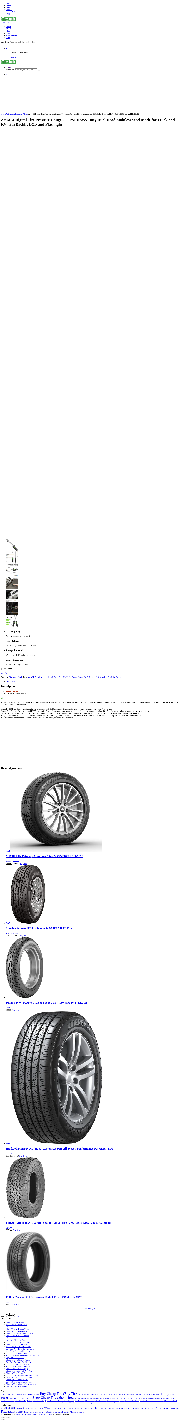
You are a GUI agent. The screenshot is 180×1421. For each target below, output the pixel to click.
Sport (30, 1412)
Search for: (5, 42)
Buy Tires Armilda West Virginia (18, 1362)
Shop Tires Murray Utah (82, 1403)
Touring (49, 1412)
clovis (157, 1394)
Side (26, 1412)
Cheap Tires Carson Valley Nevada (19, 1333)
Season (21, 1411)
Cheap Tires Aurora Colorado (17, 1336)
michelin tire (125, 1408)
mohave (17, 1398)
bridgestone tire (39, 1408)
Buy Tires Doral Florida (15, 1358)
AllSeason (10, 1407)
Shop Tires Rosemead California (18, 1351)
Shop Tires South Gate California (98, 1403)
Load (97, 1408)
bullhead (36, 1394)
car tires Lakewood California (103, 1394)
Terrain (35, 1412)
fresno (5, 1397)
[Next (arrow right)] (4, 1419)
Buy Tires (71, 1394)
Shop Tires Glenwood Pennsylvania (27, 1403)
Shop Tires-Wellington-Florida (73, 1401)
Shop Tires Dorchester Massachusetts (150, 1401)
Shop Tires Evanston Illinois (169, 1401)
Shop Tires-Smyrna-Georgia (38, 1401)
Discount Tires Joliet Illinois (16, 1331)
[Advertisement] (90, 94)
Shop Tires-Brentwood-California (102, 1398)
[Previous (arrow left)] (2, 1419)
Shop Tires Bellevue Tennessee (18, 1342)
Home (8, 3)
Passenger (152, 1408)
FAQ (8, 14)
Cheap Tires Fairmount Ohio (17, 1322)
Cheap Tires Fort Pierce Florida (18, 1360)
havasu (11, 1398)
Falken (57, 1408)
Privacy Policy (11, 12)
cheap (115, 1394)
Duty (60, 677)
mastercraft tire (111, 1408)
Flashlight (67, 677)
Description (10, 681)
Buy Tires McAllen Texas (16, 1340)
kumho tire (91, 1408)
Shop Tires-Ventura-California (55, 1401)
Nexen (132, 1408)
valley (114, 1403)
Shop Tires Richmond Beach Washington (22, 1375)
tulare (110, 1403)
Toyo (54, 1412)
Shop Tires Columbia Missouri (130, 1401)
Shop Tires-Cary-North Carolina (138, 1398)
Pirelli (171, 1408)
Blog (8, 7)
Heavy (80, 677)
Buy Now (5, 673)
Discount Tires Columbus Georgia (19, 1382)
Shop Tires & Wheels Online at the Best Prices (34, 1414)
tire (114, 677)
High (74, 1408)
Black (25, 1408)
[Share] (4, 1417)
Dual (56, 677)
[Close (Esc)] (2, 1417)
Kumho (86, 1408)
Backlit (37, 677)
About (8, 5)
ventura (119, 1403)
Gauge (74, 677)
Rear (15, 1412)
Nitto (142, 1408)
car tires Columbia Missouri (86, 1394)
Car (49, 1408)
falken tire (63, 1408)
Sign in (8, 48)
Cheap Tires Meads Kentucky (17, 1380)
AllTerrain (19, 1408)
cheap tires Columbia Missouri (127, 1394)
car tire (44, 677)
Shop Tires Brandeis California (18, 1366)
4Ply (2, 1408)
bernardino (30, 1394)
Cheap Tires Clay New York (17, 1344)
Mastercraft (103, 1408)
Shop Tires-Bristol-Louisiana (120, 1398)
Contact (9, 10)
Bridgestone (30, 1408)
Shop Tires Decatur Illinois (16, 1353)
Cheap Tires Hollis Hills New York (19, 1371)
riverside (29, 1398)
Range (12, 1412)
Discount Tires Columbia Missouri (19, 1377)
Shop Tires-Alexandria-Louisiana (82, 1398)
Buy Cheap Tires (52, 1394)
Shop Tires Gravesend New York (18, 1364)
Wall (67, 1412)
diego (172, 1394)
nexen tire (137, 1408)
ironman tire (79, 1408)
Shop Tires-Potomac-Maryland (21, 1401)
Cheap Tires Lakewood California (19, 1327)
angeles (4, 1394)
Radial (5, 1411)
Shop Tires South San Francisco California (22, 1355)
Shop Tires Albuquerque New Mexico (93, 1401)
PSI (97, 677)
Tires (45, 1412)
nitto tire (146, 1408)
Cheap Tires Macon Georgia (17, 1369)
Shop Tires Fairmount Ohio (9, 1403)
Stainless (103, 677)
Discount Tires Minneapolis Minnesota (21, 1384)
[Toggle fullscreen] (7, 1417)
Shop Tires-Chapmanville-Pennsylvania (159, 1398)
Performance (162, 1407)
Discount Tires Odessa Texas (17, 1373)
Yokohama (73, 1412)
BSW (46, 1408)
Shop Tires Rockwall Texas (16, 1325)
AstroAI (30, 677)
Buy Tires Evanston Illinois (16, 1386)
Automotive (10, 114)
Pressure (92, 677)
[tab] (92, 681)
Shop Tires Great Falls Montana (47, 1403)
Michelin (119, 1408)
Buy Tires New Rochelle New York (20, 1349)
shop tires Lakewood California (65, 1403)
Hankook (69, 1408)
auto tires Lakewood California (17, 1394)
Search (8, 67)
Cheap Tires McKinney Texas (17, 1329)
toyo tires (59, 1412)
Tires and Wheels (21, 114)
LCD (86, 677)
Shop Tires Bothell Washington (113, 1401)
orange (23, 1398)
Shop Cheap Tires (45, 1397)
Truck (118, 677)
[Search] (34, 42)
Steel (110, 677)
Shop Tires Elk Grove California (18, 1347)
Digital (50, 677)
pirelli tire (176, 1408)
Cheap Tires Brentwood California (19, 1338)
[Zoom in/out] (9, 1417)
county (164, 1394)
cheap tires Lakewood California (145, 1394)
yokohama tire (80, 1412)
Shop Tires (65, 1397)
